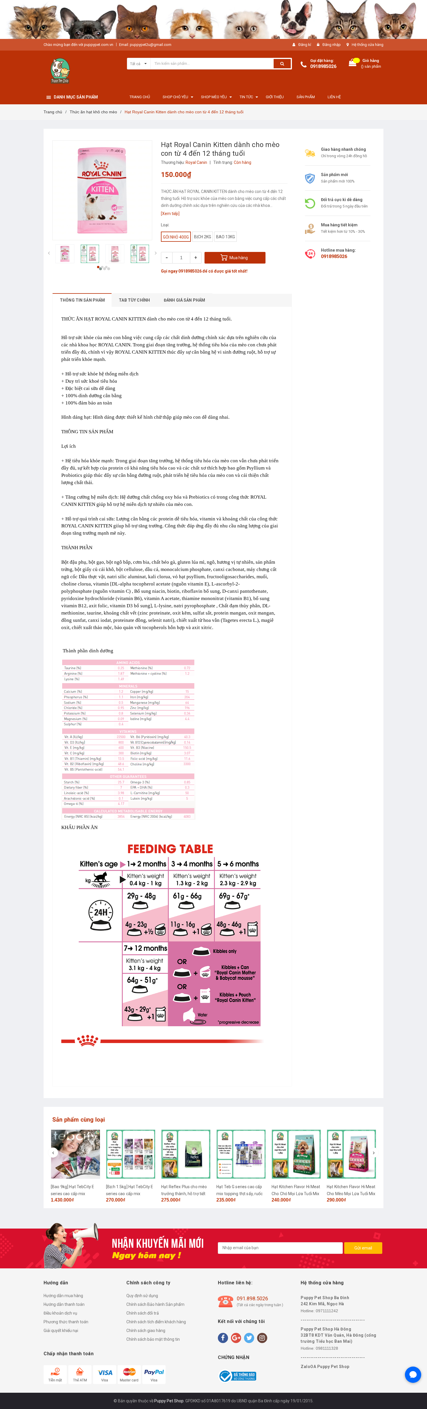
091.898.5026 (252, 1298)
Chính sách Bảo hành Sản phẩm (155, 1304)
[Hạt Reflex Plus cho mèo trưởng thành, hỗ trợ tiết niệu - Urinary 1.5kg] (186, 1154)
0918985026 (323, 66)
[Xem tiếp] (170, 213)
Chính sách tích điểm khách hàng (156, 1322)
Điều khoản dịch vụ (60, 1313)
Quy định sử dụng (142, 1295)
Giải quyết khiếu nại (61, 1330)
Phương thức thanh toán (66, 1322)
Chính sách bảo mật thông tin (153, 1339)
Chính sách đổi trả (142, 1313)
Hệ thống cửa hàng (367, 44)
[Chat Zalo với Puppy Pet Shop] (413, 1375)
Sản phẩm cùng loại (78, 1119)
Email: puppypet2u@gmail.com (145, 44)
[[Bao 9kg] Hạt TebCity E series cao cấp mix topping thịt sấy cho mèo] (75, 1154)
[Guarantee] (237, 1376)
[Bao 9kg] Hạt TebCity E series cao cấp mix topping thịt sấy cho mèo (74, 1193)
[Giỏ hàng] (352, 64)
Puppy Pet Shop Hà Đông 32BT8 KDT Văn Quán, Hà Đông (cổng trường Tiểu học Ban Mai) (338, 1335)
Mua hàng (238, 257)
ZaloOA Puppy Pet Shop (325, 1366)
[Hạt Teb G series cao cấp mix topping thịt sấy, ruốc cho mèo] (241, 1154)
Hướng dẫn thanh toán (64, 1304)
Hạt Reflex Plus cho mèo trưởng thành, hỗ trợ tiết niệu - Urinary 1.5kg (184, 1193)
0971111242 (327, 1310)
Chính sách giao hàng (145, 1330)
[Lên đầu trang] (417, 1397)
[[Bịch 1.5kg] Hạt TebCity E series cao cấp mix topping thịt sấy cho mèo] (130, 1154)
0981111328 (327, 1348)
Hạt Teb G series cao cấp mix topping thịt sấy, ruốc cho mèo (239, 1193)
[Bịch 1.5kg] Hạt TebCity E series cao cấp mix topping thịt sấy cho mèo (129, 1193)
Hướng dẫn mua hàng (63, 1295)
